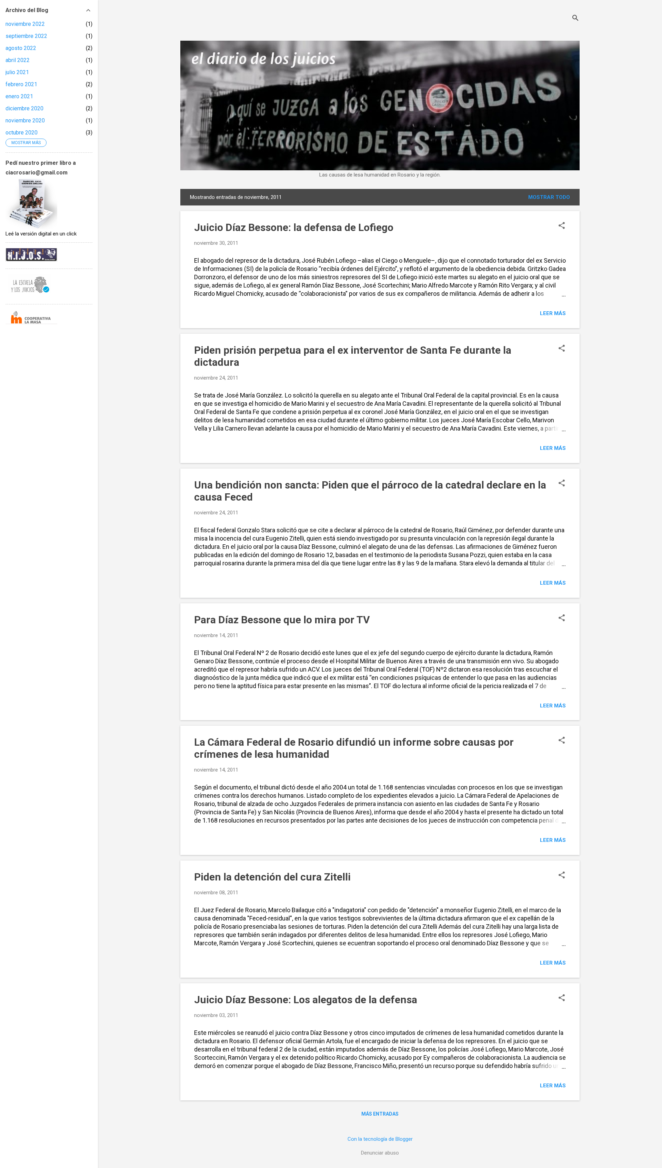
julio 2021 (17, 72)
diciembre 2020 (24, 108)
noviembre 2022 (25, 24)
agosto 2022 (21, 48)
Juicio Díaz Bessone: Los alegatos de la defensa (305, 1000)
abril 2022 (18, 60)
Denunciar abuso (380, 1153)
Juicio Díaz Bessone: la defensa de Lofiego (293, 227)
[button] (562, 226)
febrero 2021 (21, 84)
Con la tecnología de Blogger (380, 1139)
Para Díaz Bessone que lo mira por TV (282, 620)
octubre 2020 (22, 132)
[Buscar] (575, 18)
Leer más (553, 313)
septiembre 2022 (26, 36)
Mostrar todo (549, 197)
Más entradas (380, 1114)
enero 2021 (19, 96)
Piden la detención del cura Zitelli (272, 877)
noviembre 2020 (25, 120)
